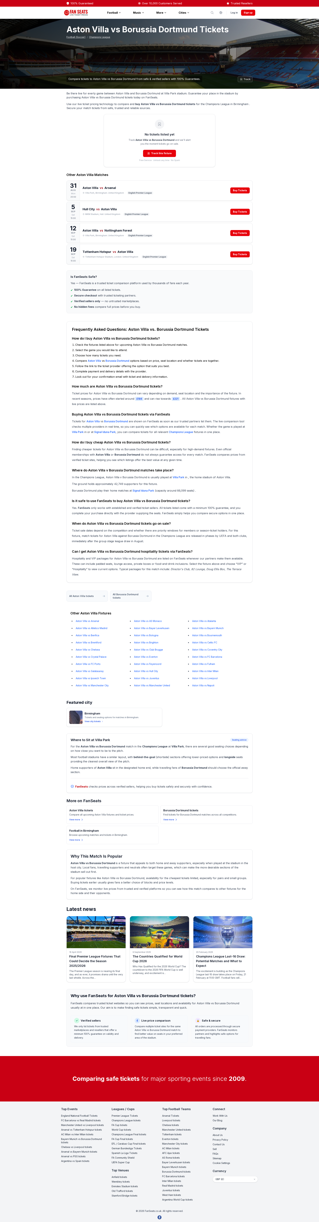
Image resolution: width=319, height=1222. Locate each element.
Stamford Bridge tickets (124, 1195)
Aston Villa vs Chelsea (88, 649)
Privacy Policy (220, 1139)
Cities (182, 12)
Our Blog (217, 1120)
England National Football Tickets (79, 1115)
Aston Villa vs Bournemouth (207, 635)
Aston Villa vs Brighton (146, 642)
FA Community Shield (123, 1157)
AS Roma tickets (171, 1157)
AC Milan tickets (170, 1148)
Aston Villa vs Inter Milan (205, 671)
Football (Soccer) (76, 37)
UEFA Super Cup (121, 1162)
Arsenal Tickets (170, 1115)
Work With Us (220, 1115)
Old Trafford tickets (122, 1191)
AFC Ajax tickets (171, 1153)
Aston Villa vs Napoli (203, 685)
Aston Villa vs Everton (146, 656)
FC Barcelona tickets (173, 1176)
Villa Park (78, 432)
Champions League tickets (126, 1120)
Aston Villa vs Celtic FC (204, 642)
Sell (215, 1149)
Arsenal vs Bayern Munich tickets (79, 1151)
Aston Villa (85, 175)
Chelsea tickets (170, 1125)
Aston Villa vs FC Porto (88, 664)
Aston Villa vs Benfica (87, 635)
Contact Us (219, 1144)
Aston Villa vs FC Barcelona (207, 656)
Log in (234, 12)
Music (137, 12)
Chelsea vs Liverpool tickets (76, 1147)
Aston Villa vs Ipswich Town (91, 678)
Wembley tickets (121, 1181)
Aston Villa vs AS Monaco (148, 621)
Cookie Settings (221, 1163)
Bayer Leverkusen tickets (176, 1162)
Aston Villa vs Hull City (146, 671)
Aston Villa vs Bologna (146, 635)
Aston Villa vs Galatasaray (90, 671)
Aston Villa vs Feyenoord (147, 664)
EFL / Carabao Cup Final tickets (129, 1143)
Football (112, 12)
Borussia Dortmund (117, 360)
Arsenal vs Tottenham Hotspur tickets (81, 1129)
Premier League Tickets (125, 1115)
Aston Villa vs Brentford (88, 642)
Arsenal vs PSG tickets (73, 1156)
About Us (218, 1135)
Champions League (99, 37)
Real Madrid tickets (172, 1185)
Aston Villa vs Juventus (146, 678)
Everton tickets (170, 1139)
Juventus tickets (171, 1190)
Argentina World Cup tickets (177, 1199)
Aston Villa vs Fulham (203, 664)
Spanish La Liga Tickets (124, 1153)
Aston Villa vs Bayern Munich (208, 628)
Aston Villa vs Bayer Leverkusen (151, 628)
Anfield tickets (119, 1177)
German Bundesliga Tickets (127, 1148)
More (159, 12)
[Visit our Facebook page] (159, 1217)
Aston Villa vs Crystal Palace (91, 656)
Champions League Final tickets (129, 1134)
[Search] (212, 13)
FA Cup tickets (119, 1125)
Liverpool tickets (171, 1120)
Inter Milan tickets (171, 1181)
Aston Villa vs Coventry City (207, 649)
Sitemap (217, 1158)
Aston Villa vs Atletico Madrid (91, 628)
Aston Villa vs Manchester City (92, 685)
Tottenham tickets (172, 1134)
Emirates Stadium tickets (125, 1186)
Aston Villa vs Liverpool (205, 678)
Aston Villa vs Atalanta (204, 621)
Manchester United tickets (176, 1129)
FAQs (215, 1153)
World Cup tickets (121, 1129)
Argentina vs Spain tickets (75, 1161)
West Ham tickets (171, 1195)
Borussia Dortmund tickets (176, 1171)
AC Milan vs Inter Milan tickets (77, 1134)
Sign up (248, 12)
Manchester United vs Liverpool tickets (82, 1125)
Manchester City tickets (175, 1143)
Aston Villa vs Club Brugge (148, 649)
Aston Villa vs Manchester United (152, 685)
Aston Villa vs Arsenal (87, 621)
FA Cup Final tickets (122, 1139)
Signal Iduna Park (105, 432)
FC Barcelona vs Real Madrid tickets (81, 1120)
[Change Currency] (220, 13)
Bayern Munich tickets (174, 1167)
